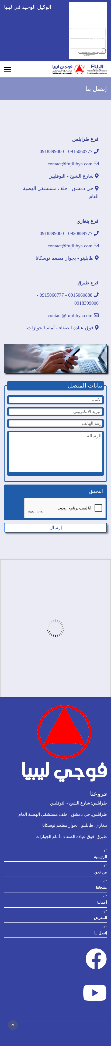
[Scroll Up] (13, 1025)
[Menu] (7, 69)
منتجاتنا (101, 887)
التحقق (96, 491)
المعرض (100, 918)
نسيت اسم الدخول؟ (88, 53)
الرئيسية (100, 857)
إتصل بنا (100, 933)
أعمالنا (102, 902)
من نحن (100, 872)
